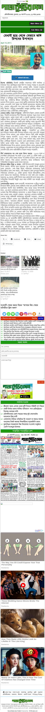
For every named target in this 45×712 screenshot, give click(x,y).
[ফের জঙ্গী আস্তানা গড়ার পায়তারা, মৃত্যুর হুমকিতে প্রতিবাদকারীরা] (30, 261)
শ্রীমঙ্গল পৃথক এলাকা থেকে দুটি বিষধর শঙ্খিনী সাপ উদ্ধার (24, 406)
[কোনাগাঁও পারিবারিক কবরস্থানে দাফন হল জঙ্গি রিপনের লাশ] (10, 261)
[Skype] (17, 313)
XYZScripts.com (33, 711)
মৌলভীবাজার (6, 694)
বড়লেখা (40, 692)
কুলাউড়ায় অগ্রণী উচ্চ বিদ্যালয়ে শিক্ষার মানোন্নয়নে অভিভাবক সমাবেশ (23, 327)
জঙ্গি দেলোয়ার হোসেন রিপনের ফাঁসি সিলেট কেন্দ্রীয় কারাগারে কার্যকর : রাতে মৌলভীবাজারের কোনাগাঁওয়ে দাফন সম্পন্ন (9, 291)
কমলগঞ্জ (23, 692)
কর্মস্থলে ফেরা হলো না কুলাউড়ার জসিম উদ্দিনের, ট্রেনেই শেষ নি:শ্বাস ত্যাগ (24, 340)
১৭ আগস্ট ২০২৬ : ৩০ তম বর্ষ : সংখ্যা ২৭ (22, 435)
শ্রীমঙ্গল (20, 694)
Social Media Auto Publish (14, 711)
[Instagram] (26, 313)
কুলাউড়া (40, 318)
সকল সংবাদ (16, 692)
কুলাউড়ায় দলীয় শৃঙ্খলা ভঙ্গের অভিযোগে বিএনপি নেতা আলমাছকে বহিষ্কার (24, 336)
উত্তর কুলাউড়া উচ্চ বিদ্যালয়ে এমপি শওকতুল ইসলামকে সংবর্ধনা (21, 331)
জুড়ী (35, 692)
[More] (34, 313)
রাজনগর (14, 694)
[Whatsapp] (8, 313)
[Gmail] (30, 313)
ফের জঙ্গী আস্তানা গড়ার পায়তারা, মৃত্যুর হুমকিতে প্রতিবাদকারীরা (30, 268)
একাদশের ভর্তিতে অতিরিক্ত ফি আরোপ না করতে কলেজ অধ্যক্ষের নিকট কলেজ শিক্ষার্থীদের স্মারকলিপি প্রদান (23, 420)
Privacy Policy (37, 694)
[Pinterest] (21, 313)
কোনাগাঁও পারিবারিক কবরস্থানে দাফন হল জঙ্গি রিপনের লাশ (9, 268)
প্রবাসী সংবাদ (27, 694)
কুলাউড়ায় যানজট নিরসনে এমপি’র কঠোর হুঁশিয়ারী (17, 323)
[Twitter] (4, 313)
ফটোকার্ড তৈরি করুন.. (23, 78)
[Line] (13, 313)
